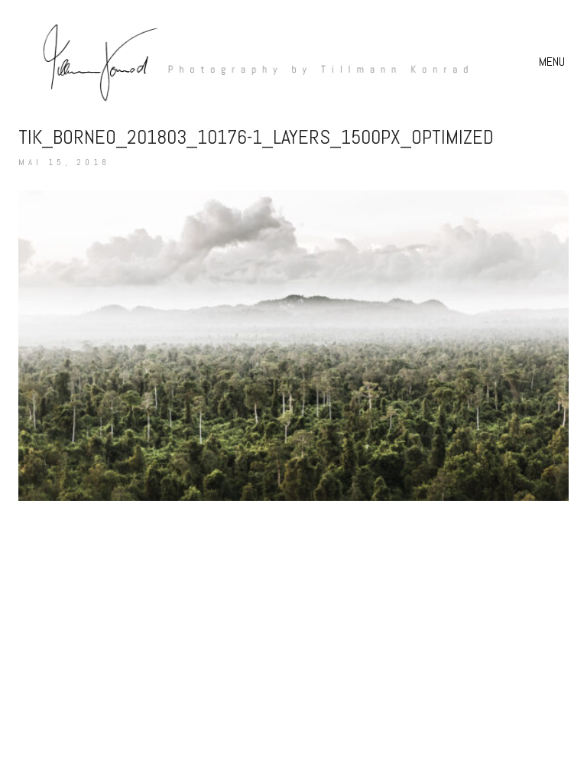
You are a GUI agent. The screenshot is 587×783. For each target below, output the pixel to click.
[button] (554, 62)
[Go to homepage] (247, 61)
